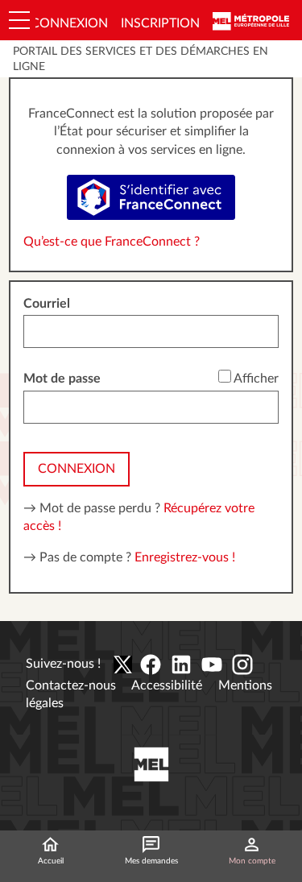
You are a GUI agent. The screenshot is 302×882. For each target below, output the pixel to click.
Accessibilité (166, 685)
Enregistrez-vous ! (184, 557)
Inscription (160, 23)
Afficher (256, 378)
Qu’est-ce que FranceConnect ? (111, 241)
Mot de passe (62, 378)
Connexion (69, 23)
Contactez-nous (71, 685)
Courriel (46, 303)
